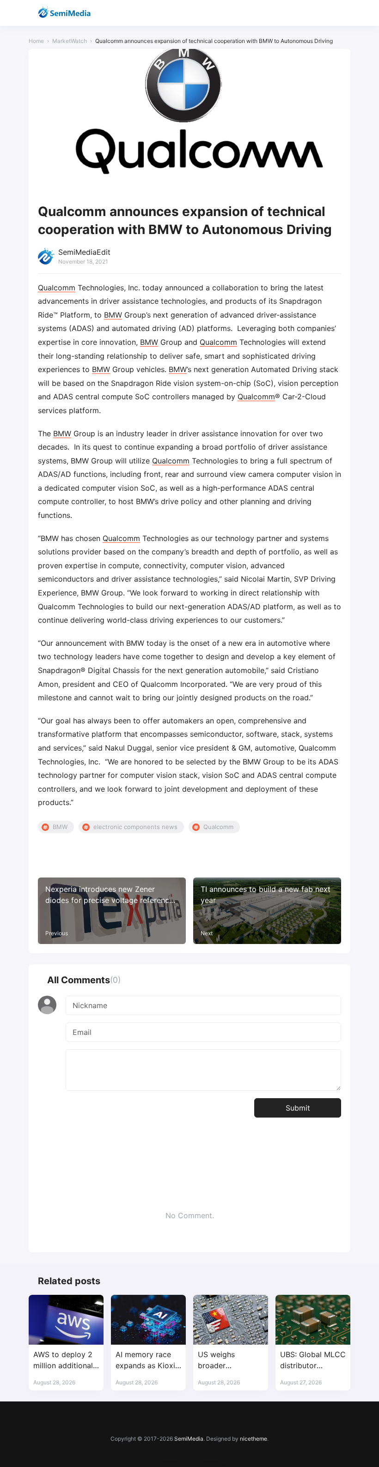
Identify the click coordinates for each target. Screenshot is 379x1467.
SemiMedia (188, 1438)
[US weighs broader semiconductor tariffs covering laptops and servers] (230, 1320)
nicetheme (253, 1438)
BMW (113, 314)
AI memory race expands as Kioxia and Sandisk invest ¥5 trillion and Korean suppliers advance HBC (148, 1360)
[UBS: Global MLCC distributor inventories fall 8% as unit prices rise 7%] (312, 1320)
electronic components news (135, 826)
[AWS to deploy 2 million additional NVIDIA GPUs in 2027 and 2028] (66, 1320)
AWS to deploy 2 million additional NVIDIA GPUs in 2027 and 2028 (63, 1360)
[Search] (319, 13)
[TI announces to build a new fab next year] (267, 911)
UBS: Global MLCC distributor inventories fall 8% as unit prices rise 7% (313, 1360)
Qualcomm (56, 287)
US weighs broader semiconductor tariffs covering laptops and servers (224, 1360)
